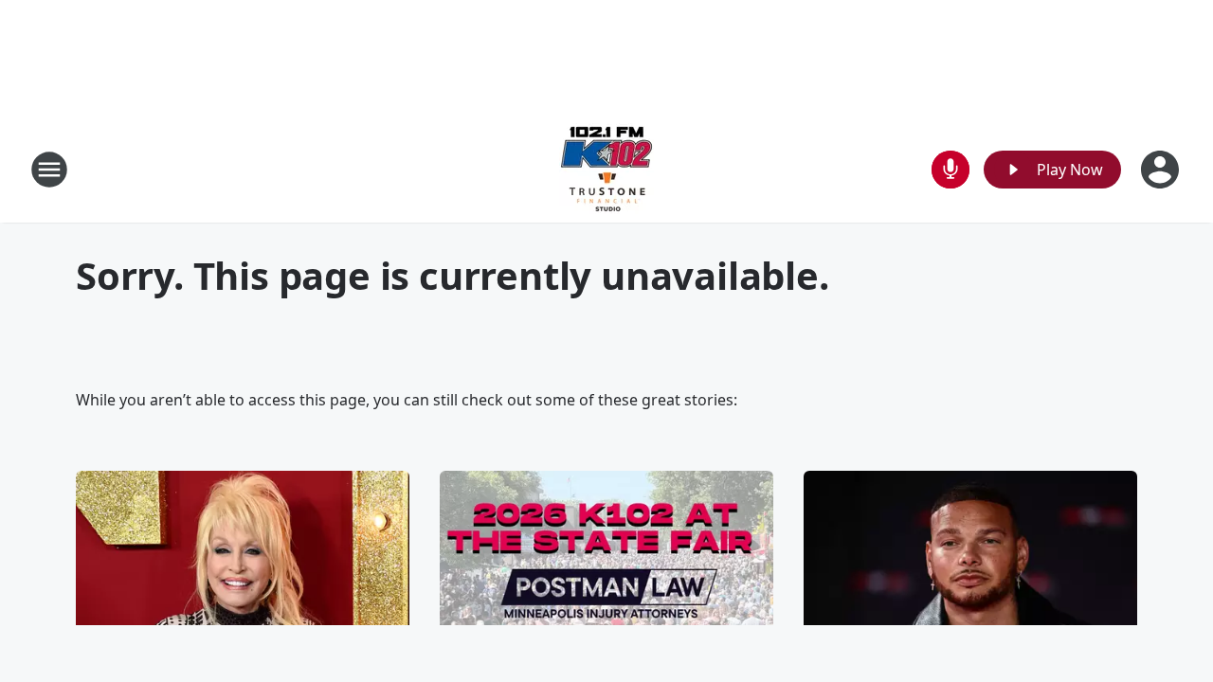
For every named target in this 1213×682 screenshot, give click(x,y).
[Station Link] (606, 169)
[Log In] (1162, 169)
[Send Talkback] (950, 169)
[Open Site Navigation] (49, 169)
